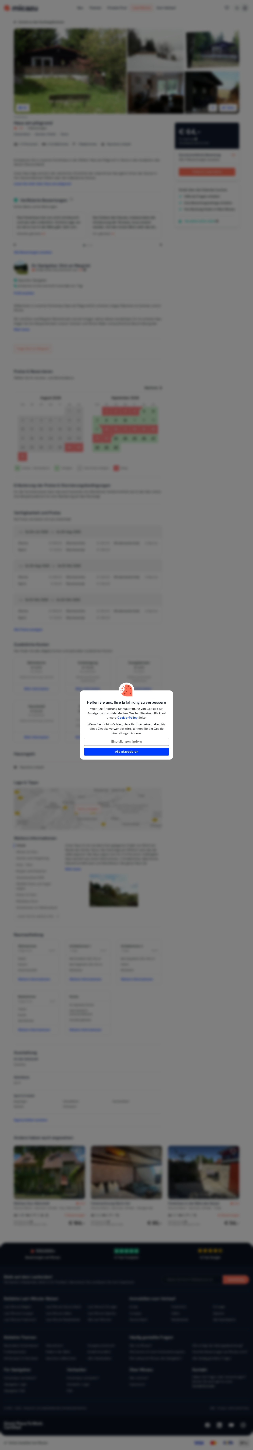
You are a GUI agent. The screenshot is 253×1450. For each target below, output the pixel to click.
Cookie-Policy (127, 718)
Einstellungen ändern (126, 742)
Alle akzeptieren (126, 752)
